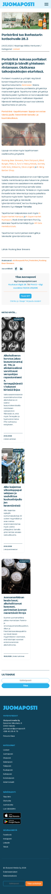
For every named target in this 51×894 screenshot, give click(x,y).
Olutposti (7, 758)
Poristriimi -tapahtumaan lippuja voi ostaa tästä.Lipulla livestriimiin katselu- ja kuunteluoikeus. (24, 114)
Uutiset (16, 49)
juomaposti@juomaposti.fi (14, 729)
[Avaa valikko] (46, 4)
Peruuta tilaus (9, 736)
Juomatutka (8, 805)
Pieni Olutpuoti (31, 160)
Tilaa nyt (25, 296)
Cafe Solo (6, 167)
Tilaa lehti (7, 797)
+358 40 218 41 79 (10, 731)
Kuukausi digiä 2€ (17, 284)
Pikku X (12, 163)
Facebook (7, 835)
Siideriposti (7, 762)
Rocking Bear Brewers (12, 160)
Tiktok (5, 847)
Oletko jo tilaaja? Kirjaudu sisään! (25, 301)
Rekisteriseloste (10, 876)
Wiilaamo (16, 167)
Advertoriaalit (8, 782)
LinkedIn (6, 843)
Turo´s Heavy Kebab (27, 163)
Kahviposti (7, 774)
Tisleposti (7, 766)
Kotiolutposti (8, 778)
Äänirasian (27, 85)
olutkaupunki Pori (20, 260)
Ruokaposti (8, 770)
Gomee (41, 163)
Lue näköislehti (9, 809)
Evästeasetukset (10, 872)
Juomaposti (8, 754)
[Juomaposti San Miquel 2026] (25, 20)
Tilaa (25, 685)
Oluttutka (7, 801)
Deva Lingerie (28, 167)
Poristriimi (33, 260)
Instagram (7, 839)
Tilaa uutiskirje (34, 883)
